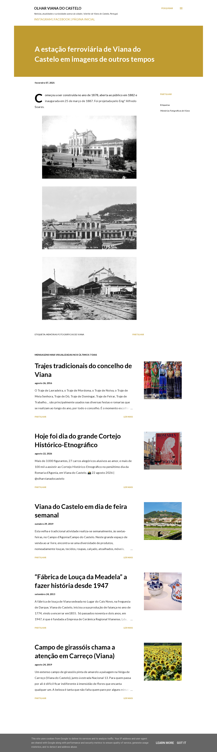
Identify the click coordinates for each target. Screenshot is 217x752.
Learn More (165, 743)
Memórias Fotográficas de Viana (175, 110)
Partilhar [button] (166, 94)
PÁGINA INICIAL (83, 19)
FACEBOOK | (63, 19)
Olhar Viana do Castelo (57, 8)
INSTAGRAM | (44, 19)
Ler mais (128, 416)
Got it (181, 743)
